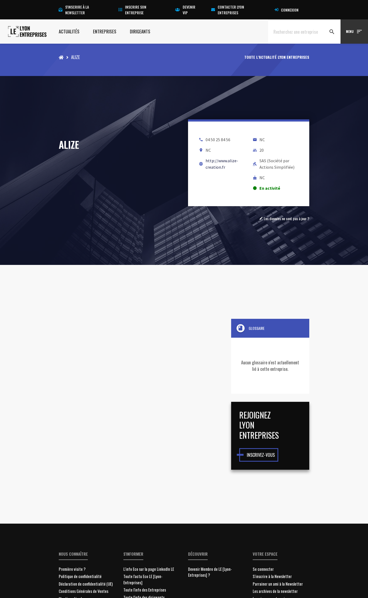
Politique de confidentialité (80, 576)
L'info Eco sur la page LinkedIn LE (148, 569)
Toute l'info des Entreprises (144, 590)
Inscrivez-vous (261, 455)
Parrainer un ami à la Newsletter (278, 584)
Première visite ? (72, 569)
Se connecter (263, 569)
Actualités (69, 31)
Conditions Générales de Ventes (83, 591)
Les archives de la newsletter (275, 591)
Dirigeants (140, 31)
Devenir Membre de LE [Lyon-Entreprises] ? (210, 572)
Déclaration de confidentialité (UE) (86, 584)
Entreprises (104, 31)
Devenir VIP (189, 9)
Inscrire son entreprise (135, 9)
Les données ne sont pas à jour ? (284, 218)
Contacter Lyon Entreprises (231, 9)
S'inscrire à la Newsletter (272, 576)
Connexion (289, 10)
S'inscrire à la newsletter (77, 9)
